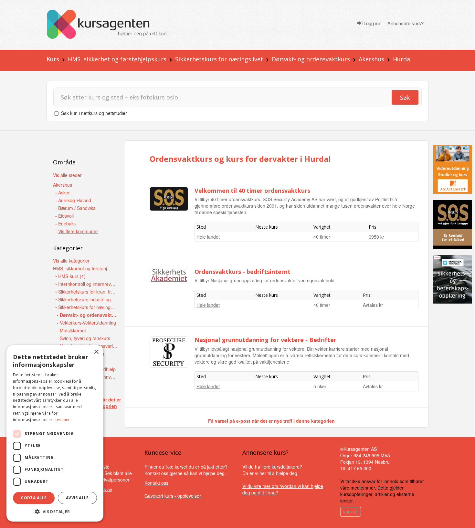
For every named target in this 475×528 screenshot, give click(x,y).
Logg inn (371, 23)
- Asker (62, 192)
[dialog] (54, 433)
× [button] (96, 352)
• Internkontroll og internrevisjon (85, 284)
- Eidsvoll (64, 215)
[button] (55, 511)
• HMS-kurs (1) (70, 276)
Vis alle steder (67, 175)
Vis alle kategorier (71, 260)
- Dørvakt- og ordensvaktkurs (87, 315)
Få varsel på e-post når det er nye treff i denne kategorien (271, 421)
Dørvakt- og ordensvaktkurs (311, 59)
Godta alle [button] (34, 498)
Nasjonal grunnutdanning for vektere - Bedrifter (265, 340)
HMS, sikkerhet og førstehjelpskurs (117, 59)
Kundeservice (162, 452)
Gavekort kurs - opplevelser (172, 495)
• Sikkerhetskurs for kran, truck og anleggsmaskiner (85, 291)
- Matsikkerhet (71, 330)
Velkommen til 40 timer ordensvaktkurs (252, 190)
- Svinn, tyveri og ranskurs (83, 338)
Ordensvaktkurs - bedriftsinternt (242, 271)
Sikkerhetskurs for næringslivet (219, 59)
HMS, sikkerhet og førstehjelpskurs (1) (83, 268)
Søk (405, 97)
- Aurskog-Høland (73, 200)
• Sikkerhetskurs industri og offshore (85, 299)
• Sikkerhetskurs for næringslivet (85, 307)
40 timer (321, 236)
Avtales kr (373, 305)
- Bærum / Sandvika (75, 208)
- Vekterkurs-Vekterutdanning (86, 322)
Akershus (371, 59)
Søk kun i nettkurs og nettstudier (94, 113)
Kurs (53, 59)
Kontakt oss (156, 483)
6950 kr (376, 236)
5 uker (319, 386)
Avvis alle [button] (77, 498)
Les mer (62, 419)
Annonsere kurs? (405, 23)
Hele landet (208, 236)
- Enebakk (65, 223)
